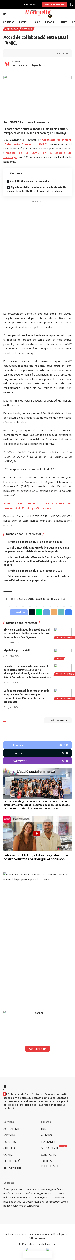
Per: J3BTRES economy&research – (29, 181)
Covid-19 (41, 598)
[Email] (54, 612)
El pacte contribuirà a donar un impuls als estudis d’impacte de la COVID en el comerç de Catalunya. (36, 189)
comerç (30, 598)
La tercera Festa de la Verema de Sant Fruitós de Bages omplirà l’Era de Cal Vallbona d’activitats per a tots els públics (37, 561)
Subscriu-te (37, 1049)
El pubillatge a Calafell (16, 650)
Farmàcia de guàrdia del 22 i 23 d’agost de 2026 (34, 570)
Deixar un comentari (59, 720)
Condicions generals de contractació (21, 1234)
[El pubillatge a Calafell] (63, 654)
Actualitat (11, 29)
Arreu (59, 658)
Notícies (27, 29)
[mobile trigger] (6, 13)
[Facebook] (37, 745)
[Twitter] (37, 753)
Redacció (16, 61)
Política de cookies (37, 1238)
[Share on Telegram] (46, 612)
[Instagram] (37, 761)
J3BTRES (60, 598)
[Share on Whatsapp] (39, 612)
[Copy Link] (22, 53)
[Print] (27, 53)
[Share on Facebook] (11, 53)
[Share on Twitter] (16, 53)
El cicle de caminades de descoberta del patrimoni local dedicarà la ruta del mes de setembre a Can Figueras (26, 633)
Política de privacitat (60, 1234)
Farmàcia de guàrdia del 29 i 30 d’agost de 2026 (34, 541)
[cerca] (69, 13)
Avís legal (44, 1234)
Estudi (50, 598)
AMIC (22, 598)
